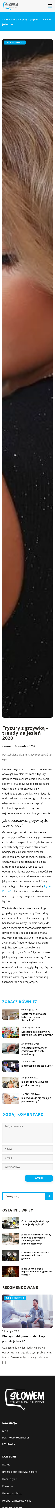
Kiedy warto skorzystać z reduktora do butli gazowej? (35, 1255)
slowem (6, 746)
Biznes (6, 1464)
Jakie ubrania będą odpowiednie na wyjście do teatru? (36, 1271)
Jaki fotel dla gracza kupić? (37, 1065)
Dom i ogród (9, 1479)
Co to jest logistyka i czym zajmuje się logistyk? (35, 1223)
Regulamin (8, 1444)
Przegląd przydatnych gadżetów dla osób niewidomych (34, 1051)
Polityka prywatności (15, 1437)
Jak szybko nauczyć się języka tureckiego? (34, 1083)
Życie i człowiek (15, 42)
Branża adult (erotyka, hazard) (20, 1471)
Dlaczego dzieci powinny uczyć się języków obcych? (37, 1033)
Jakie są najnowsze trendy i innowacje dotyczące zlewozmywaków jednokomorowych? (36, 1239)
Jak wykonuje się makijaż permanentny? (36, 1099)
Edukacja (7, 1486)
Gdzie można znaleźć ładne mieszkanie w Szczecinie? (33, 1017)
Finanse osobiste (12, 1493)
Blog (5, 1431)
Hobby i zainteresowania (16, 1500)
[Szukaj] (49, 1196)
